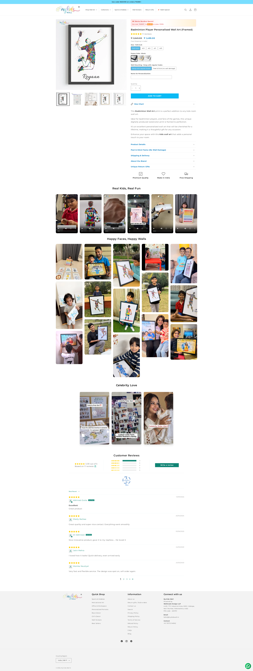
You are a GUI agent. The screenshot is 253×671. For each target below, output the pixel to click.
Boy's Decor (96, 613)
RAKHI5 (141, 24)
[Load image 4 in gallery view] (105, 99)
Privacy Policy (133, 613)
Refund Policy (133, 623)
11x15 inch (135, 48)
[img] (74, 497)
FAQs (130, 630)
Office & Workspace (99, 606)
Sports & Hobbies (98, 599)
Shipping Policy (134, 616)
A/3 (143, 48)
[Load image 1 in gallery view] (62, 99)
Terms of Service (134, 620)
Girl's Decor (96, 616)
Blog (129, 634)
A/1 (155, 48)
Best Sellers (96, 623)
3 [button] (126, 579)
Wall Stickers (97, 620)
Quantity (134, 84)
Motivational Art (98, 602)
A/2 (149, 48)
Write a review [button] (167, 465)
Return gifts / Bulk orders (137, 602)
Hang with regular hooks (141, 68)
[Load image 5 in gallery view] (119, 99)
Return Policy (133, 627)
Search (130, 609)
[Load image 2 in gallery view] (77, 99)
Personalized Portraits (100, 609)
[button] (185, 9)
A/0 (161, 48)
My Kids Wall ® (66, 668)
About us (131, 599)
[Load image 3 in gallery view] (91, 99)
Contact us (132, 606)
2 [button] (123, 579)
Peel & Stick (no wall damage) (164, 68)
